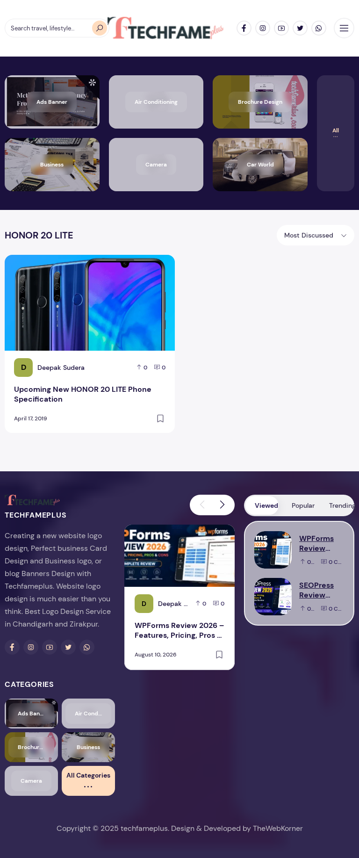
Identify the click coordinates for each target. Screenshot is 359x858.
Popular (303, 505)
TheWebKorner (278, 828)
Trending (341, 505)
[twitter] (300, 28)
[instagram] (262, 28)
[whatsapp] (318, 28)
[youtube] (281, 28)
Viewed (266, 505)
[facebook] (244, 28)
